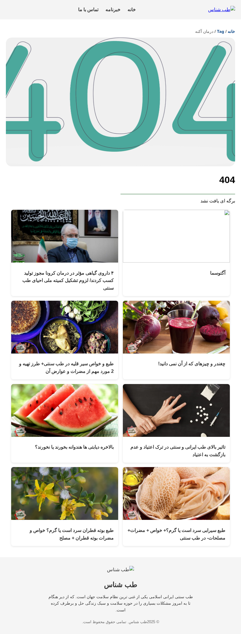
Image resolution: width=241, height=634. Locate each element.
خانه (132, 9)
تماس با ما (88, 9)
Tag (220, 31)
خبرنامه (113, 9)
